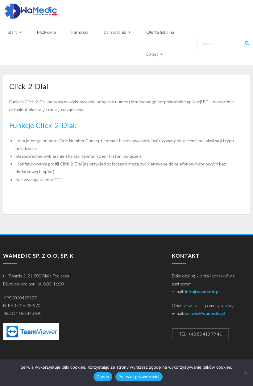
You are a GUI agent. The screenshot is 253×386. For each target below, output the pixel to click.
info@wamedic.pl (202, 291)
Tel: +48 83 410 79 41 (200, 334)
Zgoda (103, 376)
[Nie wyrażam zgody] (245, 373)
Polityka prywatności (139, 376)
